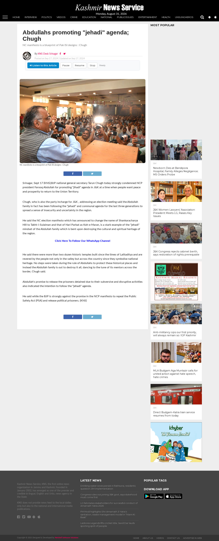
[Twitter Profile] (64, 54)
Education (89, 17)
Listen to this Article (44, 65)
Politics (47, 17)
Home (16, 17)
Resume (79, 65)
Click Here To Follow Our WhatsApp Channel (82, 241)
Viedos (61, 17)
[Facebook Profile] (61, 54)
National (106, 17)
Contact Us (173, 538)
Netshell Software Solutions (66, 538)
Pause (65, 65)
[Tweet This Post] (92, 173)
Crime (74, 17)
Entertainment (147, 17)
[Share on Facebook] (73, 173)
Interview (31, 17)
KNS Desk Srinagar (48, 54)
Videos (160, 538)
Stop (92, 65)
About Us (148, 538)
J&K (154, 163)
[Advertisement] (176, 82)
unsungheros (184, 17)
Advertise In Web (192, 538)
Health (166, 17)
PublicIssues (125, 17)
